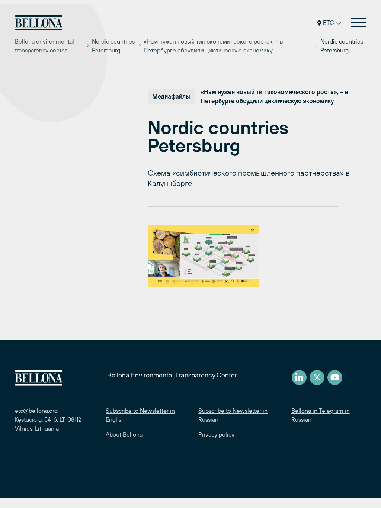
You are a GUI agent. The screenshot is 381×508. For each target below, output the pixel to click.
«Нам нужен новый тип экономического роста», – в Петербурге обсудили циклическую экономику (213, 46)
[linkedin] (299, 377)
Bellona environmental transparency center (44, 46)
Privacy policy (216, 434)
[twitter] (317, 377)
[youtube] (334, 377)
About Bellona (124, 434)
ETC (328, 22)
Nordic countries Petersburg (113, 46)
